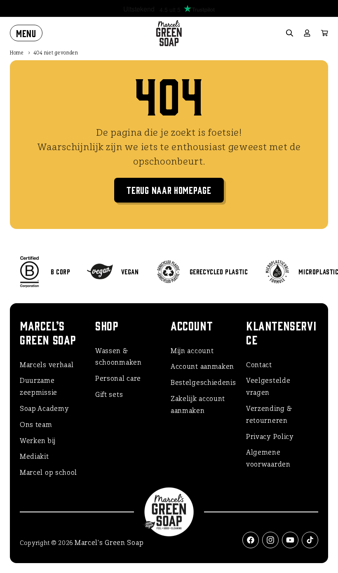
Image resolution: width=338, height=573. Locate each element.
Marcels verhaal (47, 365)
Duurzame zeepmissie (38, 386)
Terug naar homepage (169, 189)
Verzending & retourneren (269, 414)
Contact (259, 365)
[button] (26, 33)
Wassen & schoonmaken (118, 357)
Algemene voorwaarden (268, 458)
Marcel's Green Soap (109, 543)
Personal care (118, 378)
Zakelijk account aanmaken (198, 405)
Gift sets (109, 395)
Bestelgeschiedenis (203, 383)
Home (17, 53)
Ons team (36, 425)
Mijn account (192, 351)
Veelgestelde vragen (268, 386)
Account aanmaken (202, 366)
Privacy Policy (270, 437)
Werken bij (38, 441)
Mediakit (34, 456)
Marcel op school (48, 472)
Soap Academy (44, 409)
